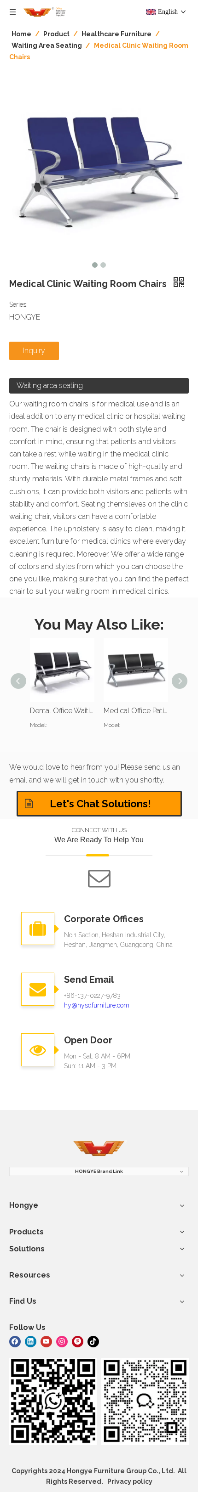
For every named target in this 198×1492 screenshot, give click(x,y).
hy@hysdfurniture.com (96, 1005)
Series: (18, 304)
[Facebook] (15, 1340)
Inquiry (34, 350)
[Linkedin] (30, 1340)
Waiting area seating (50, 385)
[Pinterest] (77, 1340)
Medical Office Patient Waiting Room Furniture (136, 710)
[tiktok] (93, 1340)
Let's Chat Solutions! (99, 804)
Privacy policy (129, 1481)
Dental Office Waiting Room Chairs (62, 710)
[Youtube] (46, 1340)
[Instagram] (62, 1340)
